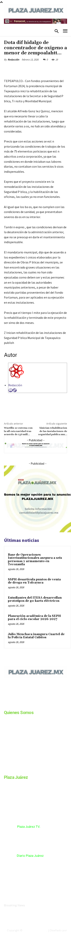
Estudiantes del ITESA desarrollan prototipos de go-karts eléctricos (35, 599)
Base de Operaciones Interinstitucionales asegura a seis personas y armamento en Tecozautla (35, 559)
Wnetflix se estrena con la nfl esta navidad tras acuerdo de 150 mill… (18, 431)
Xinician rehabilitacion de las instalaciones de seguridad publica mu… (52, 431)
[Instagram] (15, 705)
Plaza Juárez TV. (28, 826)
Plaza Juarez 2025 (35, 930)
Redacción (13, 59)
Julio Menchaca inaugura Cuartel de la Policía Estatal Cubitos (36, 635)
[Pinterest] (38, 69)
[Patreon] (25, 705)
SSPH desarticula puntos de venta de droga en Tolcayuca (34, 581)
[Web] (15, 390)
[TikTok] (35, 705)
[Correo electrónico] (10, 390)
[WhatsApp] (47, 69)
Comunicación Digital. (53, 933)
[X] (29, 69)
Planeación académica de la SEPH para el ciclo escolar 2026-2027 (34, 617)
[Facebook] (20, 69)
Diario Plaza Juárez (30, 856)
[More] (57, 69)
